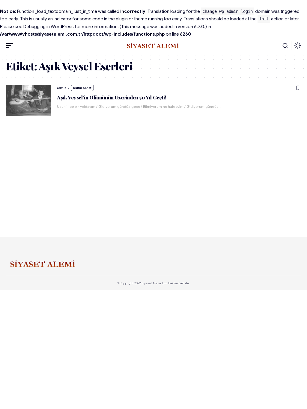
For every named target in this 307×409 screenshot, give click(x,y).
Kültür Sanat (82, 88)
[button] (11, 45)
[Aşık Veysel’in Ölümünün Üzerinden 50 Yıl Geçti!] (28, 100)
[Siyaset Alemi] (153, 45)
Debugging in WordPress (48, 26)
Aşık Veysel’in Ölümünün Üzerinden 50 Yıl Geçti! (111, 97)
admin (61, 88)
